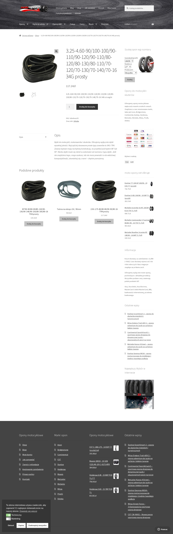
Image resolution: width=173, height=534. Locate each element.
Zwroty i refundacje (30, 464)
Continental (62, 454)
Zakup (72, 24)
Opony (22, 24)
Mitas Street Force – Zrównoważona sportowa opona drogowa (139, 507)
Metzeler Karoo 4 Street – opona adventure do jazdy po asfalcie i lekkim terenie (140, 346)
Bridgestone (62, 449)
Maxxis (60, 474)
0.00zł (131, 24)
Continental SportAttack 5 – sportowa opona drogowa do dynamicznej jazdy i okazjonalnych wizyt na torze (139, 336)
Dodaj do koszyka (87, 106)
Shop (79, 8)
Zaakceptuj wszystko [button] (37, 525)
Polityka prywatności (64, 13)
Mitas (59, 489)
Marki (91, 24)
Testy (82, 24)
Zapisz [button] (21, 525)
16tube (76, 121)
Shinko (60, 498)
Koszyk (101, 8)
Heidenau (61, 469)
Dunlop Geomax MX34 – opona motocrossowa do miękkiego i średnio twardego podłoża (139, 356)
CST (59, 459)
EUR (131, 162)
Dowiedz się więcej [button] (28, 511)
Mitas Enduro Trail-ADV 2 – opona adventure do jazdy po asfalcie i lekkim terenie (140, 325)
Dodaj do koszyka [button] (34, 224)
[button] (56, 51)
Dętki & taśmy (39, 24)
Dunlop (60, 464)
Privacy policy (28, 474)
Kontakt (78, 13)
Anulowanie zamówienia (32, 469)
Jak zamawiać (90, 8)
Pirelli (60, 494)
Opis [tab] (21, 137)
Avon (59, 445)
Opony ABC (57, 24)
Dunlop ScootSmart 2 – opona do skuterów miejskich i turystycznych (140, 316)
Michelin (61, 484)
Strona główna (61, 8)
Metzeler (61, 479)
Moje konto (112, 8)
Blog (72, 8)
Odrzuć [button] (11, 525)
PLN (126, 162)
